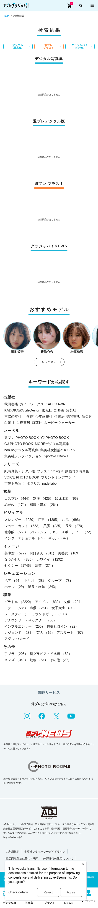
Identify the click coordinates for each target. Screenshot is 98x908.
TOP (6, 16)
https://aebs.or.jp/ (12, 837)
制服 (43, 498)
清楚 (45, 565)
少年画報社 (43, 416)
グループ (60, 580)
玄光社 (47, 410)
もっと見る (49, 362)
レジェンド (19, 632)
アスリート (71, 632)
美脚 (53, 526)
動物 (39, 660)
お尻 (72, 520)
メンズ (16, 660)
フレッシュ (44, 532)
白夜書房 (23, 422)
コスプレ (17, 498)
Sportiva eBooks (56, 456)
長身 (75, 526)
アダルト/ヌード (16, 639)
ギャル (59, 538)
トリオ (35, 580)
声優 (40, 608)
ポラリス (33, 483)
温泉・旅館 (43, 587)
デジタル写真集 (17, 46)
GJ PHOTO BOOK (18, 444)
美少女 (16, 553)
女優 (74, 602)
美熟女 (69, 553)
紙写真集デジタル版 (19, 471)
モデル (16, 608)
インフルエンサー (24, 626)
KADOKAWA (55, 404)
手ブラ (16, 654)
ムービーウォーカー (59, 422)
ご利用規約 (12, 851)
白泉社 (9, 422)
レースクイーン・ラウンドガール (36, 614)
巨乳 (49, 520)
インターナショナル (25, 538)
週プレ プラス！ (48, 46)
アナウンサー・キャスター (30, 620)
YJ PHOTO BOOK (55, 438)
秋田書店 (11, 404)
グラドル (18, 602)
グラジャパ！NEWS (79, 46)
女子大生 (64, 608)
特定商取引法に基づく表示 (22, 858)
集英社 (71, 410)
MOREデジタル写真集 (52, 444)
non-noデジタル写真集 (21, 450)
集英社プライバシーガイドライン (44, 851)
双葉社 (37, 422)
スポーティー (77, 532)
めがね (16, 505)
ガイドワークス (32, 404)
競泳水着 (67, 498)
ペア (13, 580)
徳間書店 (73, 416)
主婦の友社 (12, 416)
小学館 (28, 416)
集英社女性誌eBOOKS (57, 450)
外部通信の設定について (58, 858)
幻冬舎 (59, 410)
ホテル (15, 587)
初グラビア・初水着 (51, 654)
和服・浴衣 (45, 505)
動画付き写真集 (77, 471)
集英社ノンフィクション (23, 456)
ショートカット (22, 526)
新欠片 (87, 416)
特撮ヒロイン (63, 626)
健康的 (16, 532)
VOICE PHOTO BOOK (21, 477)
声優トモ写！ (14, 483)
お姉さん (43, 553)
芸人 (45, 632)
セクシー (18, 565)
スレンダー (20, 520)
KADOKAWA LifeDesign (22, 410)
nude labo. (49, 483)
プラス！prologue (50, 471)
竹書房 (59, 416)
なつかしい (19, 559)
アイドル (48, 602)
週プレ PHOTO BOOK (21, 438)
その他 (60, 660)
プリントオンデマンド (58, 477)
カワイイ (50, 559)
